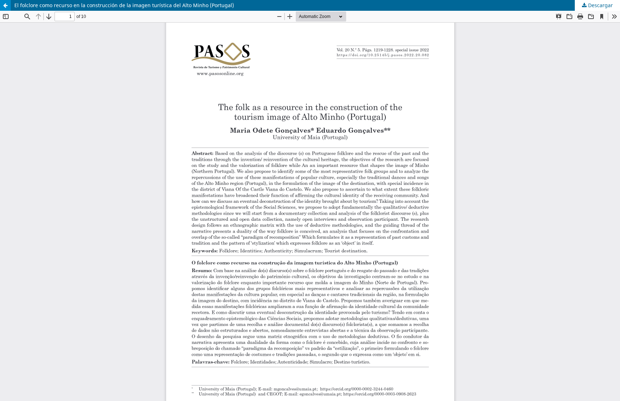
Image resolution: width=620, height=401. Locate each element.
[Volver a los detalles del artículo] (5, 5)
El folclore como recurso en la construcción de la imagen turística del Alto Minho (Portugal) (124, 5)
